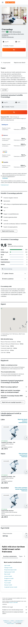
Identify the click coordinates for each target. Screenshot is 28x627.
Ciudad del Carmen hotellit (10, 587)
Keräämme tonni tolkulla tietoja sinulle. (12, 609)
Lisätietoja (5, 178)
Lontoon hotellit (8, 576)
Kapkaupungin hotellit (9, 572)
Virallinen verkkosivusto (8, 37)
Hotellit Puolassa (8, 622)
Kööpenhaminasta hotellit (10, 569)
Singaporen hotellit (8, 578)
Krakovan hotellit (10, 623)
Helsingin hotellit (8, 567)
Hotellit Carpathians (17, 622)
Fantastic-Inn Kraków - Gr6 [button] (8, 442)
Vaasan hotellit (7, 580)
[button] (2, 2)
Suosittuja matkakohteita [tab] (10, 556)
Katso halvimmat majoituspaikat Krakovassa (23, 455)
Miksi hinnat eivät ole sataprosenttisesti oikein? (12, 612)
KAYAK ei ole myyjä (7, 607)
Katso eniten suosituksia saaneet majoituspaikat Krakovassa (21, 489)
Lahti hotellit (7, 565)
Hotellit (12, 620)
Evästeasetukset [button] (5, 185)
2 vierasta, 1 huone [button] (8, 45)
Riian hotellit (7, 574)
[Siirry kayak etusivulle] (10, 2)
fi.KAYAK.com (6, 620)
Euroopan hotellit (19, 620)
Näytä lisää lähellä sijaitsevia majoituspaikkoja (22, 421)
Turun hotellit (7, 582)
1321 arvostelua (17, 32)
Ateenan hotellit (8, 585)
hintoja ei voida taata (13, 602)
